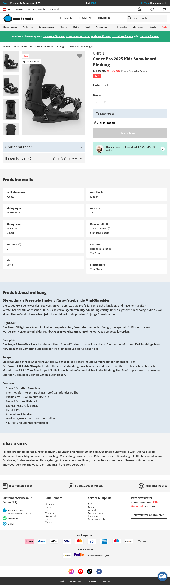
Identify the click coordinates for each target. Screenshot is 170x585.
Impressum (92, 580)
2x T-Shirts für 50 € (122, 36)
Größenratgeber (106, 122)
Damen (85, 18)
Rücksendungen (95, 513)
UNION (98, 53)
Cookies (106, 580)
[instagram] (71, 571)
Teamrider (50, 513)
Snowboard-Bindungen (80, 46)
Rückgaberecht (154, 3)
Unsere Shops (22, 9)
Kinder (104, 18)
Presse (48, 519)
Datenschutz (75, 580)
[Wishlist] (82, 53)
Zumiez (48, 522)
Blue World (54, 9)
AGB (62, 580)
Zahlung (92, 507)
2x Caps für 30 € (149, 36)
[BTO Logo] (29, 18)
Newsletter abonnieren (149, 515)
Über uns (49, 504)
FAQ (90, 504)
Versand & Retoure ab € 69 (22, 3)
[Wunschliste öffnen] (151, 9)
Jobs (47, 510)
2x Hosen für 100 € (54, 36)
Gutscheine (93, 516)
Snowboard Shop (23, 46)
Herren (66, 18)
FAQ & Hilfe (39, 9)
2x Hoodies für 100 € (77, 36)
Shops (48, 507)
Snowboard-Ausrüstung (50, 46)
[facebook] (99, 571)
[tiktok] (89, 571)
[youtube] (80, 571)
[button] (44, 147)
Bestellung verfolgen (97, 519)
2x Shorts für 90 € (101, 36)
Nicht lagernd (130, 133)
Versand (143, 70)
